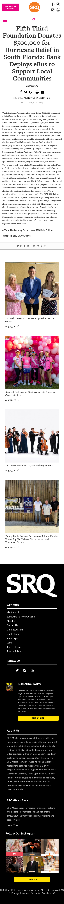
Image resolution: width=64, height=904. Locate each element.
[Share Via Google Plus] (31, 92)
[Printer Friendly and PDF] (37, 92)
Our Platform (13, 634)
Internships (12, 638)
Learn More (12, 825)
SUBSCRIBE (38, 718)
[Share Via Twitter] (25, 92)
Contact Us (12, 625)
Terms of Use (14, 647)
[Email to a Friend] (42, 92)
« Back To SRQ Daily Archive (16, 235)
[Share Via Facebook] (21, 92)
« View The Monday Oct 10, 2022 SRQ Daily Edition (27, 230)
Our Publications (15, 629)
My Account (13, 612)
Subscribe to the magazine (21, 616)
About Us (11, 621)
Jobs (9, 642)
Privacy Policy (14, 651)
